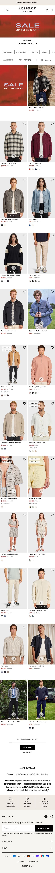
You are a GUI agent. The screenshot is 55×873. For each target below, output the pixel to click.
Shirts (44, 52)
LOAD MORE (27, 747)
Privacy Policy (23, 833)
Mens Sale (8, 52)
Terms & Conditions (33, 861)
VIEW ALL (27, 752)
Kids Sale (34, 52)
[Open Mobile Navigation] (4, 10)
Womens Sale (21, 52)
